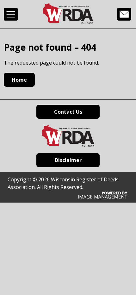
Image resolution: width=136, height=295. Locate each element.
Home (19, 79)
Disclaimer (68, 160)
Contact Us (124, 14)
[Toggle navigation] (11, 14)
